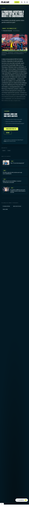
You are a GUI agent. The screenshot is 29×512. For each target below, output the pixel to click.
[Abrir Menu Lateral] (27, 2)
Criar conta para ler (11, 129)
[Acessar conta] (24, 2)
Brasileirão (5, 209)
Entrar (7, 132)
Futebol (9, 150)
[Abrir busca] (21, 2)
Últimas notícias (6, 206)
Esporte (3, 150)
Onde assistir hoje (17, 206)
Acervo (3, 8)
